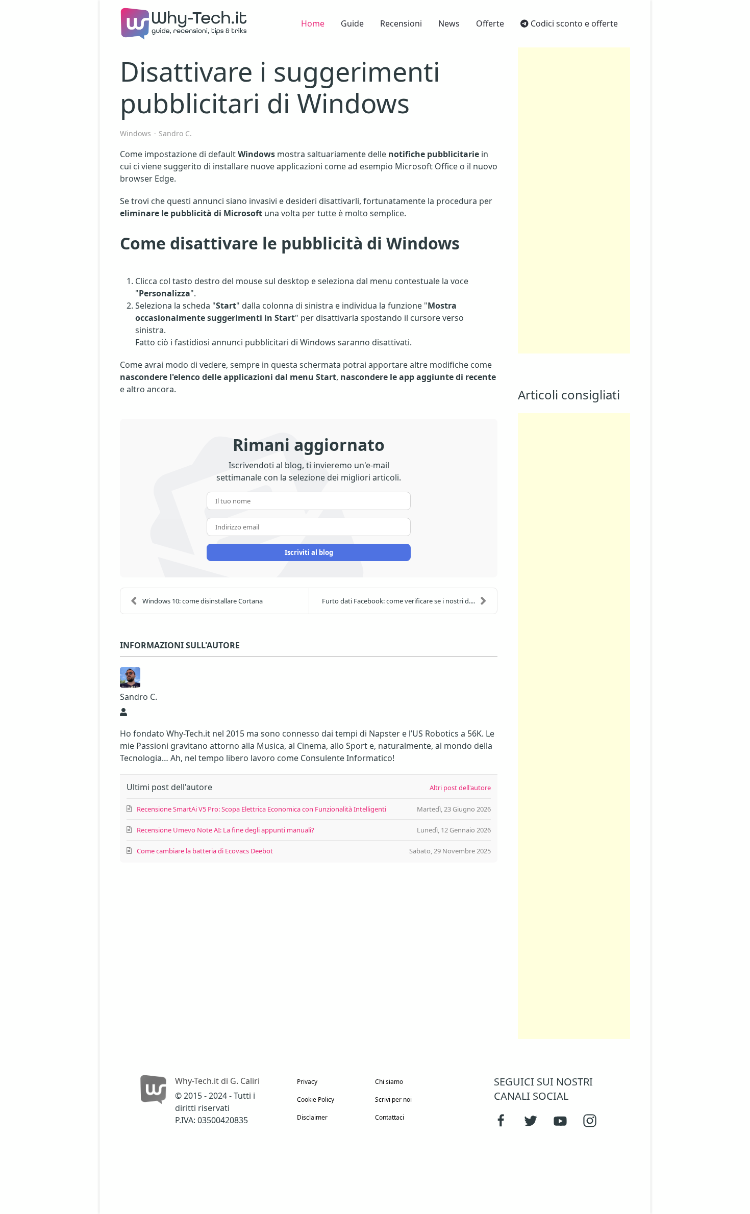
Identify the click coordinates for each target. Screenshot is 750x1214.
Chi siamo (389, 1081)
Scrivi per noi (393, 1099)
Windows (135, 134)
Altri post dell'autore (460, 787)
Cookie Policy (315, 1099)
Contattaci (389, 1117)
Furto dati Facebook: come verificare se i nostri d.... (398, 600)
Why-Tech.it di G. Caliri (217, 1080)
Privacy (307, 1081)
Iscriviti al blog (309, 552)
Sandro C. (175, 133)
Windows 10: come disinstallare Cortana (202, 600)
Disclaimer (312, 1117)
